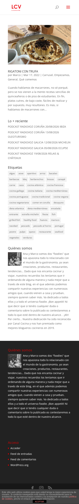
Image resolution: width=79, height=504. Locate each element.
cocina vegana (61, 196)
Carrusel (47, 75)
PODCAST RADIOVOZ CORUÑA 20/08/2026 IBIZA (37, 126)
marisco (55, 220)
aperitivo (31, 173)
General (13, 79)
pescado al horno (42, 225)
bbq (25, 179)
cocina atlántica (35, 185)
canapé (61, 179)
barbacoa (14, 179)
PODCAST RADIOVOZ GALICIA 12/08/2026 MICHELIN (39, 142)
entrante (13, 214)
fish (53, 214)
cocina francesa (55, 185)
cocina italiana (35, 190)
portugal (59, 225)
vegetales (14, 237)
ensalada (55, 208)
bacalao (53, 173)
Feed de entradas (21, 454)
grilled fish (14, 220)
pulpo (22, 231)
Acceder (15, 448)
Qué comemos (28, 79)
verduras (27, 237)
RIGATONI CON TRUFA (23, 71)
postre (12, 231)
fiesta (45, 214)
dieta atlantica (16, 208)
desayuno (59, 202)
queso (32, 231)
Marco (17, 75)
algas (12, 173)
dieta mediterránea (37, 208)
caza (21, 185)
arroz (42, 173)
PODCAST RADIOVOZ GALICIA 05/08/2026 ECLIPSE (38, 148)
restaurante (45, 231)
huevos (43, 220)
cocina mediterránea (56, 190)
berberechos (36, 179)
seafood (59, 231)
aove (21, 173)
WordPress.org (19, 465)
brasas (50, 179)
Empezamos (61, 75)
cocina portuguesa (18, 196)
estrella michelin (30, 214)
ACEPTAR (39, 502)
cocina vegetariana (19, 202)
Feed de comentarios (23, 459)
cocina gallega (16, 190)
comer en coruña (41, 202)
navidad (13, 225)
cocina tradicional (41, 196)
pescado (25, 225)
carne (12, 185)
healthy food (30, 220)
